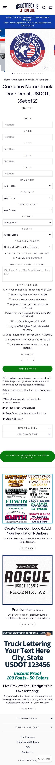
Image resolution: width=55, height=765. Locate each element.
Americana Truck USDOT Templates (30, 79)
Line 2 (28, 131)
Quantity (27, 355)
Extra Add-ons (27, 285)
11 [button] (36, 74)
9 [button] (31, 74)
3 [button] (17, 74)
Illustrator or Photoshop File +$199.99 (29, 339)
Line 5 (27, 168)
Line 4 (27, 155)
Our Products (27, 737)
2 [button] (15, 74)
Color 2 (27, 229)
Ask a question (27, 434)
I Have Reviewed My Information (27, 253)
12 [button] (38, 74)
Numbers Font (27, 204)
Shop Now (27, 548)
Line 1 (27, 119)
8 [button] (29, 74)
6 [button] (24, 74)
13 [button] (41, 74)
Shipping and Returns (28, 742)
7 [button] (27, 74)
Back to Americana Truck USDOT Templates (29, 456)
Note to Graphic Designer (27, 264)
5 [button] (22, 74)
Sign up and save (27, 727)
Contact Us (27, 752)
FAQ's (27, 747)
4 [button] (20, 74)
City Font (27, 192)
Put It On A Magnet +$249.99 (28, 321)
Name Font (27, 180)
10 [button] (34, 74)
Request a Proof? (27, 241)
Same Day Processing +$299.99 (29, 294)
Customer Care (27, 718)
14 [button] (43, 74)
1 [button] (12, 74)
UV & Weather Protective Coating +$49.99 (29, 346)
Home (7, 79)
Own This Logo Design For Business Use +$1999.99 (28, 314)
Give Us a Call (27, 428)
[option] (27, 21)
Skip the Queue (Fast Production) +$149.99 (29, 306)
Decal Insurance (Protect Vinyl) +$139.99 (28, 334)
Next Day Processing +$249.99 (28, 299)
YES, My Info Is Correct (29, 257)
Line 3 (27, 143)
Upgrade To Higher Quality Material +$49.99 (29, 328)
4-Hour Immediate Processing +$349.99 (29, 289)
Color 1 (27, 217)
